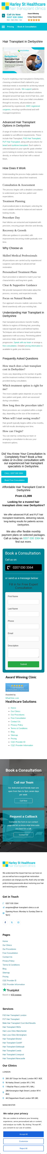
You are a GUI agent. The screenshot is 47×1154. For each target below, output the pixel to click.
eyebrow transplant (20, 145)
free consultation (10, 346)
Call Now (23, 801)
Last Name (13, 609)
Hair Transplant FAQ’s (12, 1027)
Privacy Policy (17, 725)
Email (10, 633)
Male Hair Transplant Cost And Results (19, 1023)
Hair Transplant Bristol (12, 1039)
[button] (3, 26)
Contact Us (15, 721)
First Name (13, 596)
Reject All (23, 1148)
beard (5, 145)
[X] (11, 922)
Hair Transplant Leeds (12, 1050)
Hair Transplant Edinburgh (13, 1047)
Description (13, 646)
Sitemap (14, 735)
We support (26, 89)
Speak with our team (22, 342)
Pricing (14, 738)
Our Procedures (17, 715)
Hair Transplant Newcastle (14, 1058)
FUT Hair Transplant (11, 142)
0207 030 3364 (15, 17)
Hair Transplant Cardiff (12, 1043)
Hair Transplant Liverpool (13, 1054)
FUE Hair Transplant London (14, 1015)
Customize (23, 1141)
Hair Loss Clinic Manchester (15, 1031)
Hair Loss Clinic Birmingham (15, 1035)
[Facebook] (5, 922)
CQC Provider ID (18, 742)
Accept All (24, 1134)
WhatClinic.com (12, 698)
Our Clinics (15, 711)
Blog (12, 732)
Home (13, 708)
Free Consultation (18, 718)
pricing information (33, 346)
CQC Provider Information (22, 745)
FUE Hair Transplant (31, 138)
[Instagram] (18, 922)
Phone (11, 621)
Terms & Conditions (19, 728)
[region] (23, 1131)
